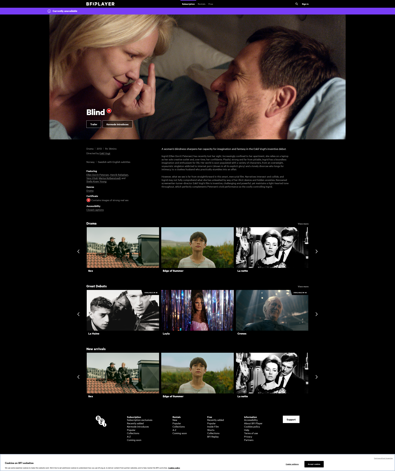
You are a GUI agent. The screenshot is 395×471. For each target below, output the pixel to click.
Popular (131, 430)
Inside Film (213, 426)
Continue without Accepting (383, 458)
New (175, 419)
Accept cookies (314, 464)
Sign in (305, 3)
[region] (197, 462)
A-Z (129, 436)
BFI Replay (213, 436)
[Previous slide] (78, 251)
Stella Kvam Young (96, 181)
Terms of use (251, 433)
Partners (248, 440)
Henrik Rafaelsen (119, 174)
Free (210, 3)
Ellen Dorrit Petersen (97, 174)
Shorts (210, 430)
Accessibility (251, 419)
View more (303, 223)
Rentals (201, 3)
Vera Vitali (92, 178)
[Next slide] (316, 251)
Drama (90, 190)
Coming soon (134, 440)
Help (246, 430)
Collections (133, 433)
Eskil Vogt (105, 153)
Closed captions (95, 209)
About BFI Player (253, 423)
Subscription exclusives (139, 419)
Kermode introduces (138, 426)
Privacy (248, 436)
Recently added (135, 423)
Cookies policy (252, 426)
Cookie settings (292, 464)
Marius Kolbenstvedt (110, 178)
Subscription (188, 3)
